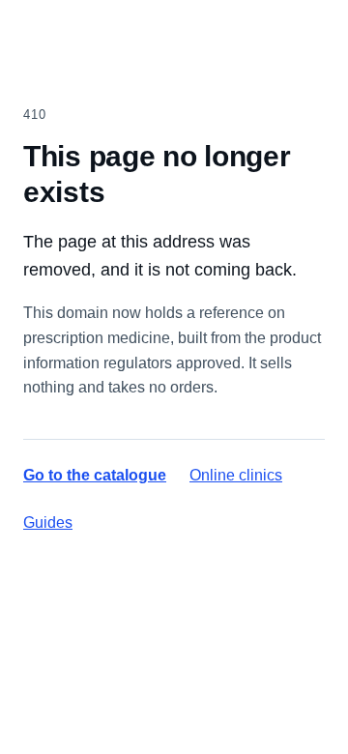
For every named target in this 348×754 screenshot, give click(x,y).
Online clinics (235, 475)
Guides (47, 522)
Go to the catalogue (94, 475)
